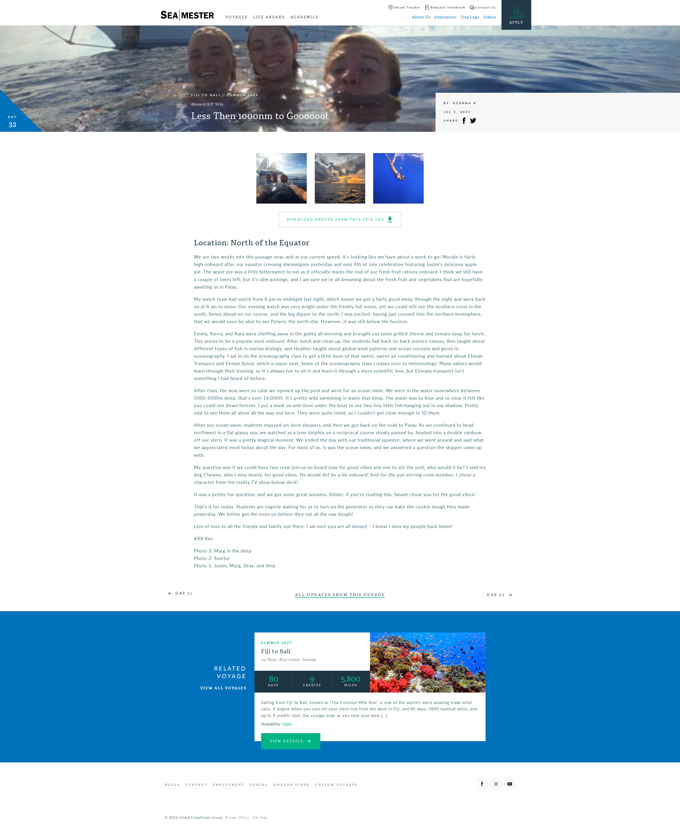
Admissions (445, 17)
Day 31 (184, 593)
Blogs (172, 785)
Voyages (237, 17)
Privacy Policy (237, 817)
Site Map (259, 817)
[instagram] (496, 784)
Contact (196, 785)
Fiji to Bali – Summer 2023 (224, 95)
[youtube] (509, 784)
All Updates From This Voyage (340, 594)
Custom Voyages (336, 785)
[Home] (187, 16)
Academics (305, 17)
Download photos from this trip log (336, 219)
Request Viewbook (448, 7)
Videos (489, 17)
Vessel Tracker (407, 7)
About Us (421, 17)
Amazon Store (292, 785)
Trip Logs (470, 17)
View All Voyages (223, 688)
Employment (229, 785)
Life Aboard (269, 17)
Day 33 (496, 594)
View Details (286, 741)
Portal (259, 785)
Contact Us (485, 7)
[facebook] (482, 784)
